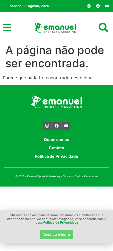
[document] (56, 125)
